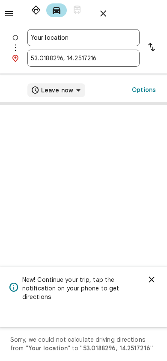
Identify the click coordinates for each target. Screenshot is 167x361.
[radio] (36, 10)
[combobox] (83, 37)
